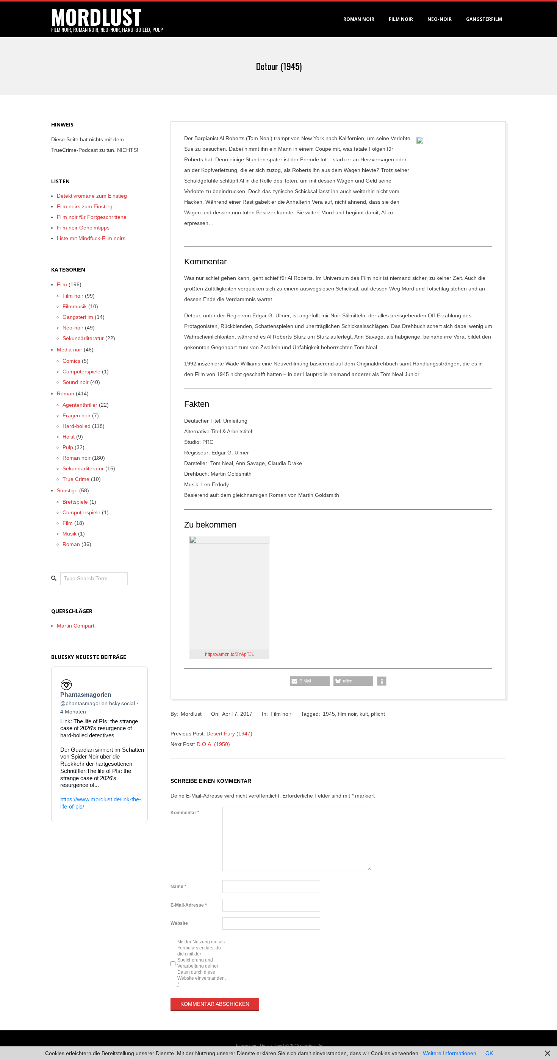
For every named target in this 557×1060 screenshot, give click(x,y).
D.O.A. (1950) (213, 744)
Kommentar (185, 812)
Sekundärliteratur (83, 338)
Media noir (69, 350)
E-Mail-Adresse (189, 905)
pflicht (378, 714)
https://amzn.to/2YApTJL (229, 654)
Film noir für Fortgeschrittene (92, 217)
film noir (347, 714)
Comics (71, 361)
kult (364, 714)
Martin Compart (75, 626)
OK (489, 1053)
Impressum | (248, 1045)
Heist (69, 437)
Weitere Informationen (449, 1053)
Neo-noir (73, 328)
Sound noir (76, 382)
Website (179, 923)
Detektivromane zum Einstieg (92, 196)
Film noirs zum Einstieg (85, 206)
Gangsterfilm (484, 19)
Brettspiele (75, 502)
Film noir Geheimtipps (83, 228)
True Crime (76, 479)
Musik (70, 534)
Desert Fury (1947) (229, 734)
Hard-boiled (77, 426)
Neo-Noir (439, 19)
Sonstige (67, 490)
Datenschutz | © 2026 (280, 1045)
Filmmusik (75, 306)
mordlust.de (311, 1045)
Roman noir (358, 19)
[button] (310, 681)
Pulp (68, 447)
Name (178, 886)
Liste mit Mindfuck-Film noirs (91, 238)
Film (62, 284)
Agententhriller (80, 405)
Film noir (401, 19)
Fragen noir (77, 415)
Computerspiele (81, 371)
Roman (65, 393)
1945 (329, 714)
